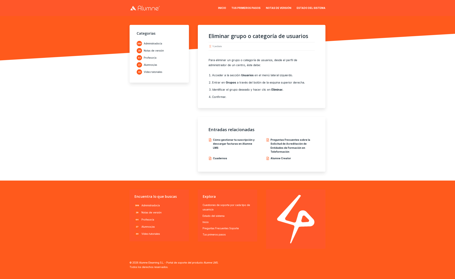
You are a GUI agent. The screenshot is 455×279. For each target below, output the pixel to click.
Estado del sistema (311, 7)
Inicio (222, 7)
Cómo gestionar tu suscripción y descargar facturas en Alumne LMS (234, 143)
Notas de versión (278, 7)
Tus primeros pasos (246, 7)
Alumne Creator (281, 158)
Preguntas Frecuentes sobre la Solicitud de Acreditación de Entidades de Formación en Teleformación (290, 145)
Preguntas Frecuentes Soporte (221, 228)
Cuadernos (220, 158)
